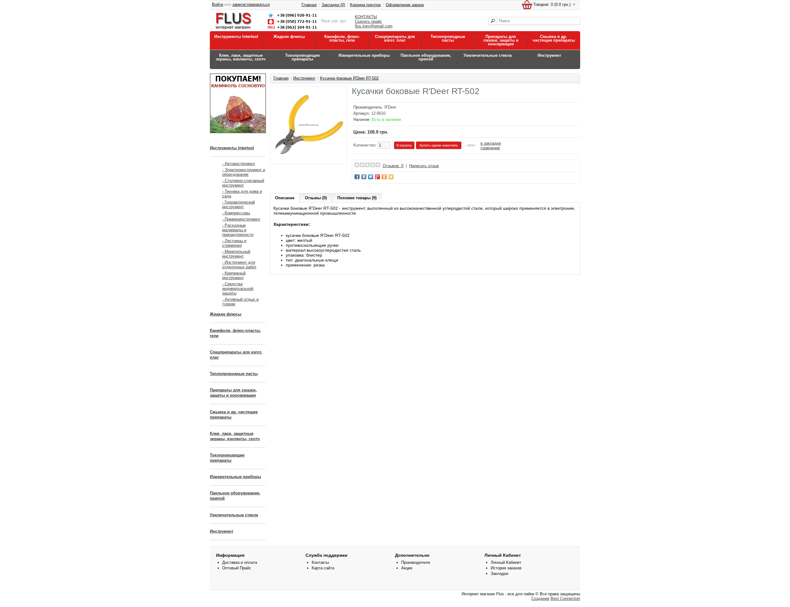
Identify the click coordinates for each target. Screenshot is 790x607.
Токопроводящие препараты (302, 57)
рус (343, 21)
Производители (415, 562)
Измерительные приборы (364, 55)
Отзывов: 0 (393, 165)
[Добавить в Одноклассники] (384, 176)
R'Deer (390, 107)
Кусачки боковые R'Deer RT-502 (349, 78)
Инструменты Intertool (236, 36)
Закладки (499, 573)
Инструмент (549, 55)
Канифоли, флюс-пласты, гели (342, 38)
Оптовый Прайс (236, 568)
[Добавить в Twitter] (370, 176)
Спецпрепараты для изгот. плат (395, 38)
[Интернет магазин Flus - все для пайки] (267, 29)
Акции (406, 568)
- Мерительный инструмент (236, 253)
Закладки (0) (333, 4)
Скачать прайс (368, 21)
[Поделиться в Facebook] (357, 176)
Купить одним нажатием (439, 145)
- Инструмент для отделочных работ (239, 264)
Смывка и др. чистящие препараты (554, 38)
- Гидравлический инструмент (238, 204)
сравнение (490, 148)
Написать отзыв (424, 165)
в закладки (490, 143)
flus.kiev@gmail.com (374, 26)
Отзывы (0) (316, 198)
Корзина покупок (365, 4)
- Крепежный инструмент (234, 275)
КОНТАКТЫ (366, 16)
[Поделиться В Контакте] (363, 176)
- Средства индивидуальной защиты (237, 288)
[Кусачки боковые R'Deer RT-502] (308, 158)
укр (334, 21)
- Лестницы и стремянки (234, 243)
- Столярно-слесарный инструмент (243, 183)
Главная (309, 4)
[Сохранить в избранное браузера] (391, 176)
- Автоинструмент (238, 163)
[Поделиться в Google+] (377, 176)
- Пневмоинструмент (241, 219)
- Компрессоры (236, 213)
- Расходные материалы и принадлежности (237, 230)
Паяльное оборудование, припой (426, 57)
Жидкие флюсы (289, 36)
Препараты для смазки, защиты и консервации (500, 40)
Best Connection (565, 598)
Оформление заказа (405, 4)
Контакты (320, 562)
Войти (217, 4)
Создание (540, 598)
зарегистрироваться (251, 4)
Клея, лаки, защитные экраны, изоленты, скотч (241, 57)
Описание (284, 198)
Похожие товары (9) (356, 198)
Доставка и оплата (239, 562)
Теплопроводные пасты (447, 38)
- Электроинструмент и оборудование (243, 172)
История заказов (506, 568)
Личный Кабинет (506, 562)
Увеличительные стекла (488, 55)
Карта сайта (323, 568)
